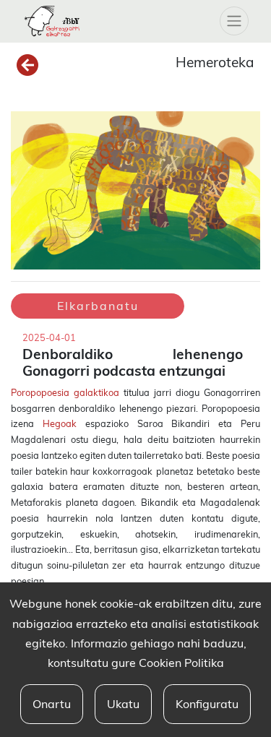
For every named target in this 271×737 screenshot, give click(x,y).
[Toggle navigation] (234, 21)
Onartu (52, 704)
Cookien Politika (181, 662)
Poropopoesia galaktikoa (65, 392)
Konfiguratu (207, 704)
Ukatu (123, 704)
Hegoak (60, 423)
